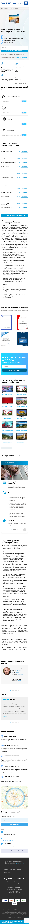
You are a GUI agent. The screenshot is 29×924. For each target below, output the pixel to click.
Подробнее (5, 716)
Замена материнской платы (7, 188)
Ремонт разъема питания (6, 151)
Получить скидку (14, 370)
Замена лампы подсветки (6, 200)
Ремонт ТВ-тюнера (5, 166)
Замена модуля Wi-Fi (5, 185)
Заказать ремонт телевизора (14, 50)
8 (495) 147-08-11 (8, 840)
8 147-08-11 (20, 863)
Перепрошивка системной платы (8, 162)
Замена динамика (5, 170)
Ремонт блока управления (6, 158)
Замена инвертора (5, 196)
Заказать (24, 151)
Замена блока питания (6, 155)
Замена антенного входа (6, 207)
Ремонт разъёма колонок (6, 192)
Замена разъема (4, 173)
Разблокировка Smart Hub (7, 177)
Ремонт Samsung (4, 8)
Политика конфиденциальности (14, 917)
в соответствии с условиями (21, 57)
